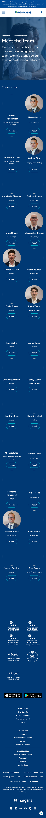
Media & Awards (23, 745)
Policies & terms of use (33, 772)
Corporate (23, 762)
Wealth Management (23, 755)
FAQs (23, 722)
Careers (23, 741)
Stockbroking (23, 751)
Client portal (23, 712)
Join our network (23, 719)
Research (23, 758)
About (11, 131)
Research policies (11, 772)
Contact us (23, 708)
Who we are (23, 731)
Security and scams (11, 777)
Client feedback (23, 715)
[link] (23, 12)
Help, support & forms (33, 777)
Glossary (34, 781)
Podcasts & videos (18, 781)
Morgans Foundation (23, 738)
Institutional (23, 765)
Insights (23, 734)
